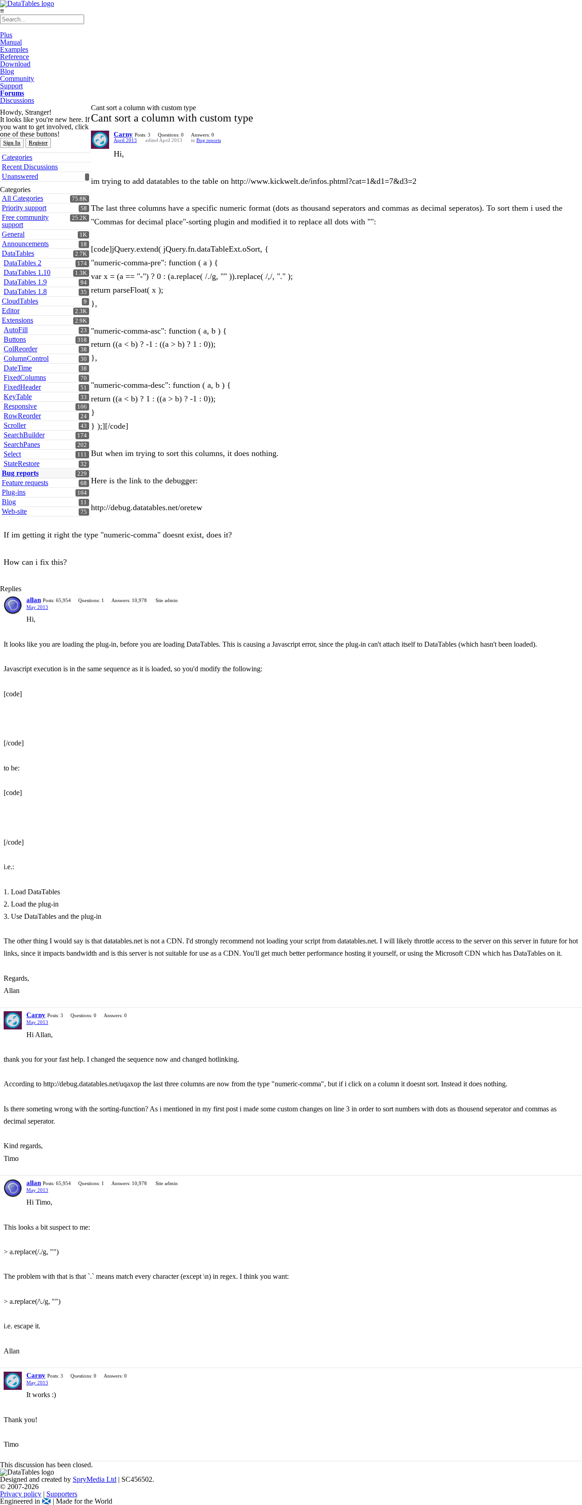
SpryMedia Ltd (94, 1479)
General (13, 234)
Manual (11, 42)
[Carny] (100, 140)
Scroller (15, 425)
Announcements (25, 244)
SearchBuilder (24, 435)
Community (17, 78)
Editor (11, 310)
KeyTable (18, 396)
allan (33, 599)
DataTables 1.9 (25, 282)
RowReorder (22, 416)
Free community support (25, 220)
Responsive (20, 406)
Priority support (24, 208)
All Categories (22, 198)
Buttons (15, 339)
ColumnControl (26, 358)
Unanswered (20, 176)
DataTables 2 (22, 263)
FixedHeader (22, 387)
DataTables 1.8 (25, 291)
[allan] (13, 605)
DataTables (18, 253)
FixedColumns (25, 377)
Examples (14, 49)
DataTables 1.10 (27, 272)
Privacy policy (20, 1494)
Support (11, 86)
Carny (123, 134)
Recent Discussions (30, 167)
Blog (7, 71)
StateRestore (22, 463)
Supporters (61, 1494)
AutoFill (16, 330)
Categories (17, 157)
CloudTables (20, 301)
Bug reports (20, 473)
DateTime (18, 368)
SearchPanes (22, 444)
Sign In (11, 143)
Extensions (17, 320)
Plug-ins (13, 492)
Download (15, 64)
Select (12, 454)
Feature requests (25, 482)
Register (38, 143)
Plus (6, 35)
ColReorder (20, 349)
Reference (14, 57)
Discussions (17, 100)
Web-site (14, 511)
